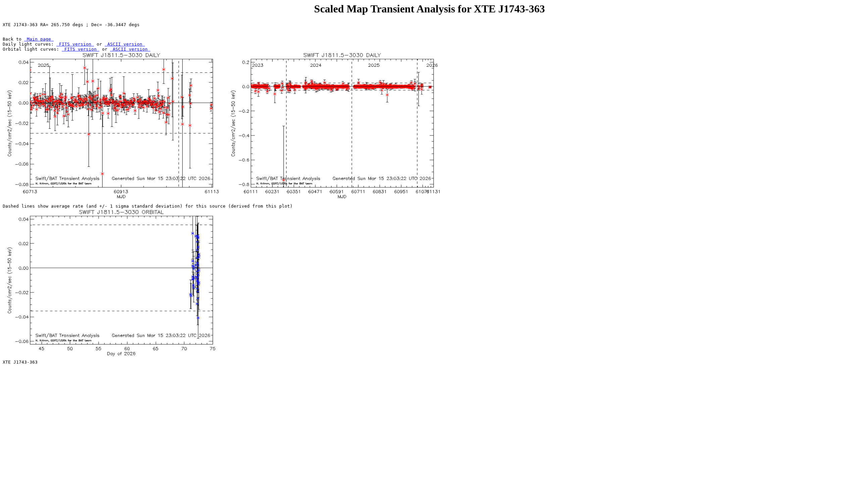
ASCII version (125, 44)
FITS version (75, 44)
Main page (39, 39)
